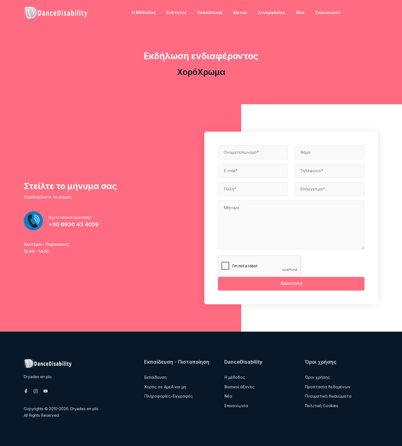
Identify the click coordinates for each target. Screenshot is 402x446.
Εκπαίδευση (209, 12)
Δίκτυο (240, 12)
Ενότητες (177, 12)
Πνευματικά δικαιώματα (328, 396)
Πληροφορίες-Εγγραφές (168, 396)
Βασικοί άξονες (239, 386)
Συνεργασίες (271, 12)
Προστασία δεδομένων (328, 386)
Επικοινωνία (327, 12)
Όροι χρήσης (317, 377)
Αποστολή (291, 283)
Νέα (300, 12)
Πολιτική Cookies (321, 405)
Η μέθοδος (144, 12)
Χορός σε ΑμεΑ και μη (165, 386)
